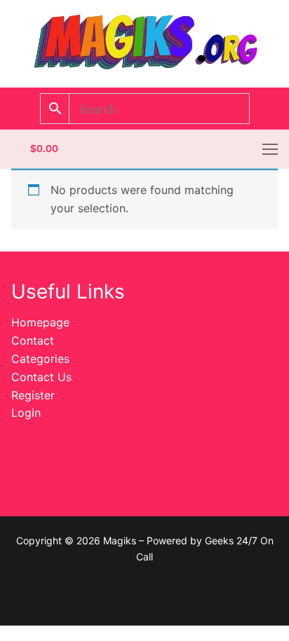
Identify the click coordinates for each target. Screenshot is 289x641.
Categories (40, 359)
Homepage (40, 322)
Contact (32, 340)
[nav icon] (270, 149)
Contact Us (41, 377)
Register (33, 395)
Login (26, 413)
